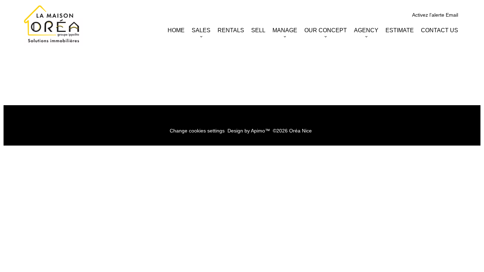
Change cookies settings (197, 131)
